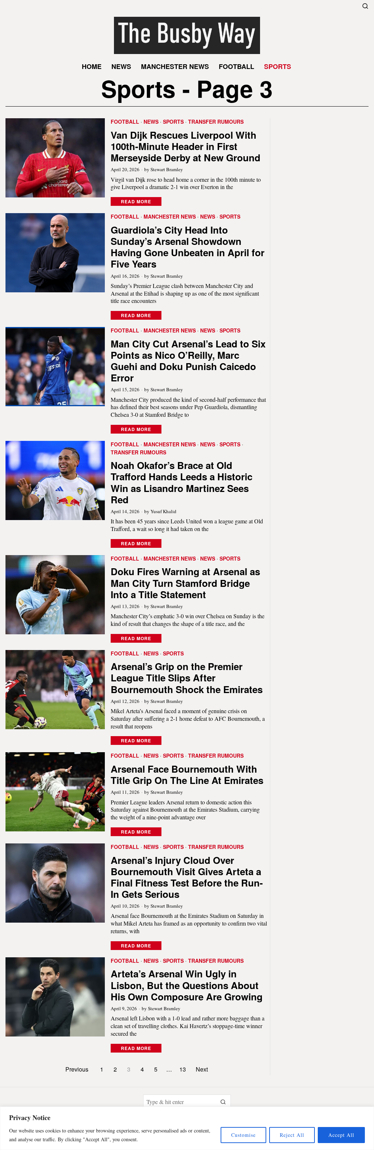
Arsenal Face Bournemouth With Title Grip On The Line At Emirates (187, 774)
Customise (243, 1134)
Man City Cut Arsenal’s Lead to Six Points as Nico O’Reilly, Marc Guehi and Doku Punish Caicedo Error (188, 361)
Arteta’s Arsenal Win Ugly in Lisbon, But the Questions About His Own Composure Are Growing (187, 985)
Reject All (292, 1134)
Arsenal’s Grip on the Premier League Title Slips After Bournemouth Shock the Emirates (187, 678)
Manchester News (170, 216)
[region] (187, 1128)
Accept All (341, 1134)
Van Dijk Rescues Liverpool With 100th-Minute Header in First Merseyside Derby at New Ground (185, 146)
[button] (223, 1102)
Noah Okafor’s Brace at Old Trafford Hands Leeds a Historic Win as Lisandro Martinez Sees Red (181, 482)
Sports (173, 121)
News (151, 121)
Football (125, 121)
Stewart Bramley (166, 169)
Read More (136, 201)
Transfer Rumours (216, 121)
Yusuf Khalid (163, 511)
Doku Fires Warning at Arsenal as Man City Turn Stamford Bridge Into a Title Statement (185, 583)
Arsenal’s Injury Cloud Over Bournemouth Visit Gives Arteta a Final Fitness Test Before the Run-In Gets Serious (187, 877)
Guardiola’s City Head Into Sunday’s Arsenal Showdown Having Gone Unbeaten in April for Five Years (187, 247)
